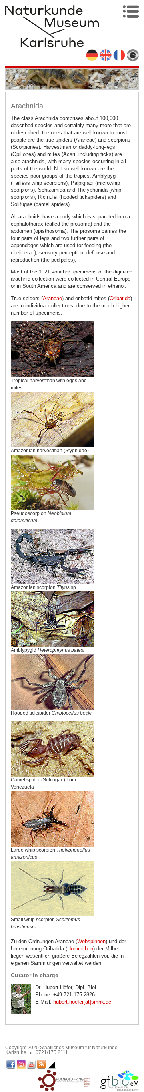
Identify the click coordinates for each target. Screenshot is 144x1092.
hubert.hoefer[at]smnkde (82, 1002)
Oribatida (120, 298)
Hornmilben (80, 949)
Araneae (52, 298)
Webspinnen (91, 941)
